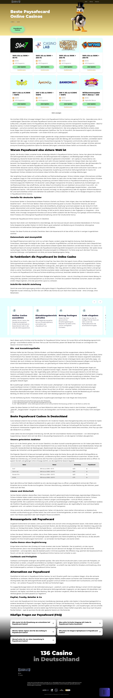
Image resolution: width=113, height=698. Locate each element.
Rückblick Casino (21, 69)
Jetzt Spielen (21, 67)
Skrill (86, 1)
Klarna (91, 1)
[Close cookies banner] (109, 689)
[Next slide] (100, 302)
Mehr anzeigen (56, 113)
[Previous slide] (94, 302)
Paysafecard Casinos (17, 29)
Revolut (97, 1)
